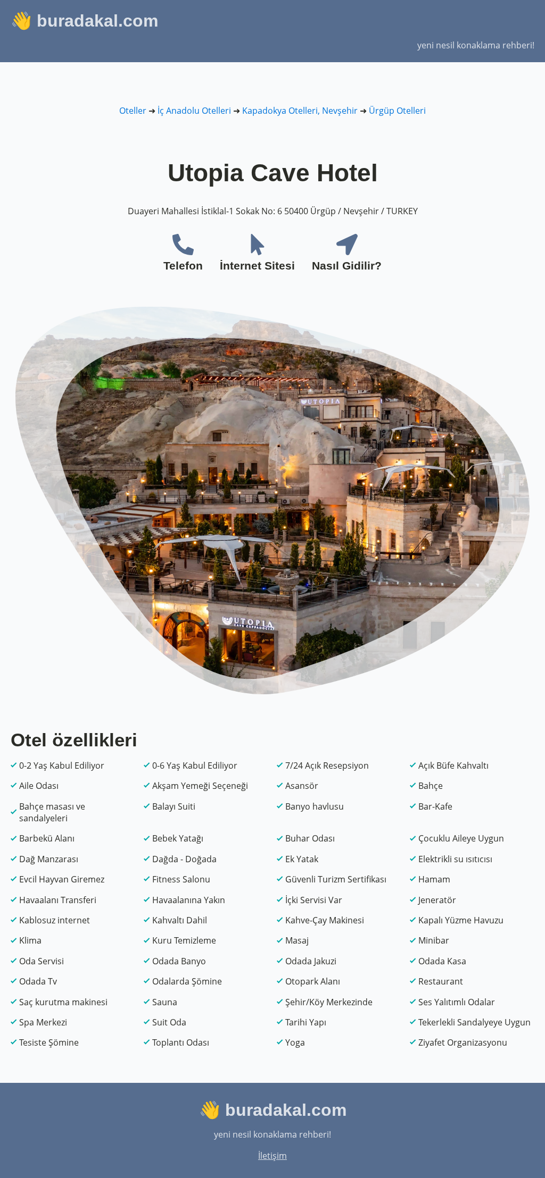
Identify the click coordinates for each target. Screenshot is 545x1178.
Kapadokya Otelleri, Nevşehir (300, 110)
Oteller (132, 110)
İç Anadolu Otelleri (194, 110)
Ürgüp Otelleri (397, 110)
